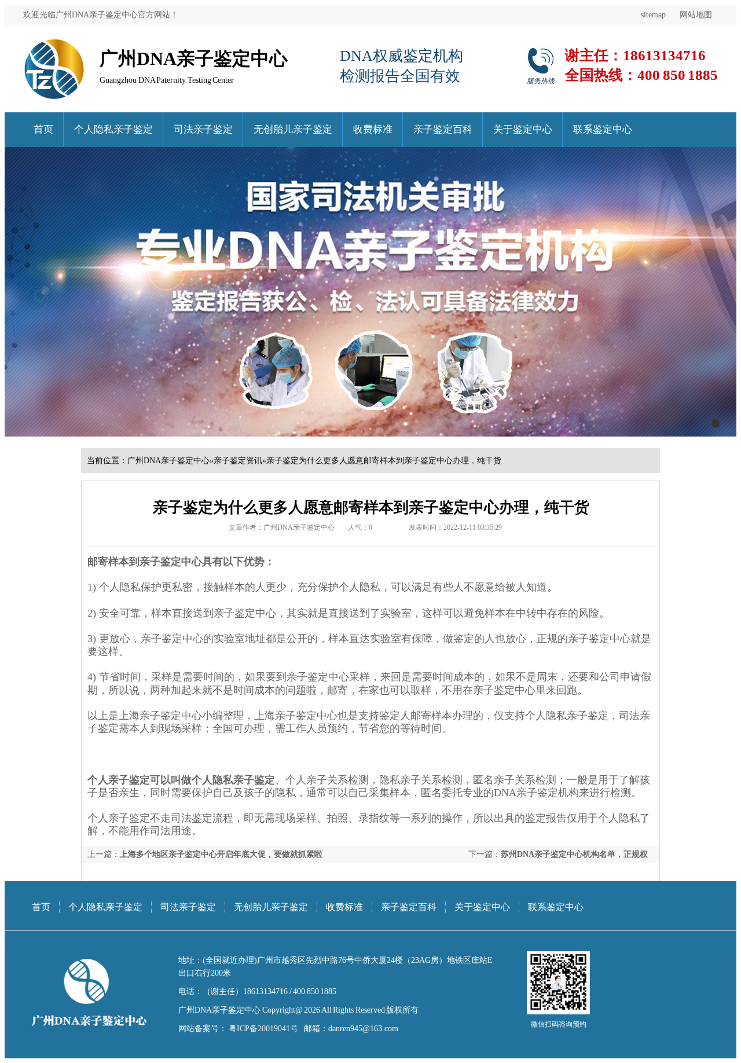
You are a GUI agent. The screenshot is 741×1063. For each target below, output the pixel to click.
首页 (43, 129)
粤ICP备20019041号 (262, 1028)
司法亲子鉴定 (203, 129)
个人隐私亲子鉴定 (113, 129)
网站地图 (696, 14)
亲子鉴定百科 (442, 129)
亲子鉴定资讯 (238, 460)
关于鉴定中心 (522, 129)
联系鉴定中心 (602, 129)
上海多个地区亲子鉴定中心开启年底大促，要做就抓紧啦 (221, 854)
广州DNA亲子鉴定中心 (168, 460)
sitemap (653, 14)
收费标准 (372, 129)
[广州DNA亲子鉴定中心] (54, 43)
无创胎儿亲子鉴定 (293, 129)
